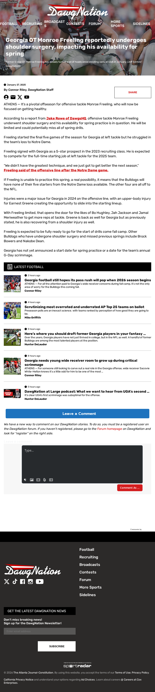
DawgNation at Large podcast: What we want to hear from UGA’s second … (87, 391)
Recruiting (32, 24)
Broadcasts (54, 23)
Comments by (136, 529)
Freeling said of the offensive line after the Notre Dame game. (56, 170)
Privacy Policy (140, 672)
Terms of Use (123, 672)
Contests (75, 24)
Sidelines (141, 24)
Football (8, 24)
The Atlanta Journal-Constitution (33, 672)
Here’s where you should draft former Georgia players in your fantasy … (85, 334)
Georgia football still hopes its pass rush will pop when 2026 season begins (88, 280)
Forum (95, 24)
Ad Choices (88, 679)
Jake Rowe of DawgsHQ (66, 118)
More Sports (117, 23)
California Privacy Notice (18, 679)
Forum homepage (109, 429)
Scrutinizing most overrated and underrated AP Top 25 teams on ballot (84, 307)
